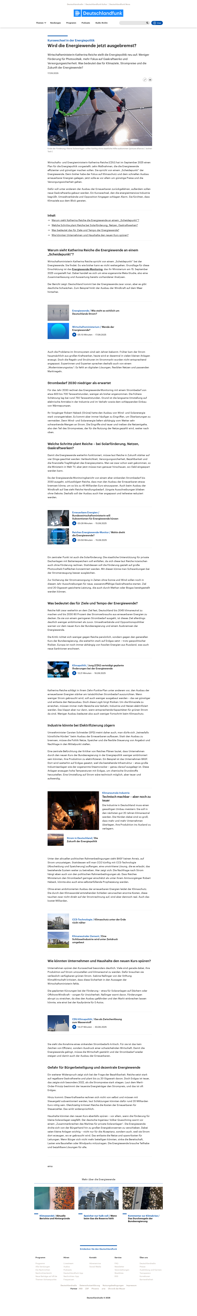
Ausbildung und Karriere (150, 1270)
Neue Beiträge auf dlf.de (46, 1276)
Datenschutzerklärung (90, 1285)
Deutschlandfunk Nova (119, 4)
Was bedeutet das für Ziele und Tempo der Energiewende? (85, 230)
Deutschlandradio (75, 4)
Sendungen (55, 23)
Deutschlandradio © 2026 (98, 1298)
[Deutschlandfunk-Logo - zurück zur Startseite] (98, 13)
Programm (71, 23)
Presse (142, 1266)
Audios (67, 1266)
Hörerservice (95, 1263)
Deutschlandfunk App (73, 1273)
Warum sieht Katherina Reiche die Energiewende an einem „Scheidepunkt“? (95, 220)
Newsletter (119, 1266)
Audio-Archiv (101, 23)
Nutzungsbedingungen (113, 1285)
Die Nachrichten (43, 1270)
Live (159, 23)
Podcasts (86, 23)
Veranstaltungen (122, 1270)
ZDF (87, 1288)
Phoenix (95, 1288)
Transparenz (145, 1273)
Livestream (68, 1263)
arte (103, 1288)
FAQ (116, 1263)
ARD (81, 1288)
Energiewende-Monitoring (87, 269)
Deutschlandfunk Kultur (96, 4)
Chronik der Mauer (116, 1288)
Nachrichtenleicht (44, 1273)
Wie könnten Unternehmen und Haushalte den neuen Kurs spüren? (90, 235)
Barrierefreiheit (146, 1279)
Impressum (131, 1285)
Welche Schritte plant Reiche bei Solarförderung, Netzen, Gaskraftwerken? (95, 225)
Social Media (95, 1266)
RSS (116, 1276)
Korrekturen (145, 1276)
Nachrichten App (71, 1276)
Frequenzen (69, 1279)
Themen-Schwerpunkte (46, 1279)
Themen (40, 23)
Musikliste (119, 1273)
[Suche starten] (147, 23)
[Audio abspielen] (74, 335)
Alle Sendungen (43, 1266)
